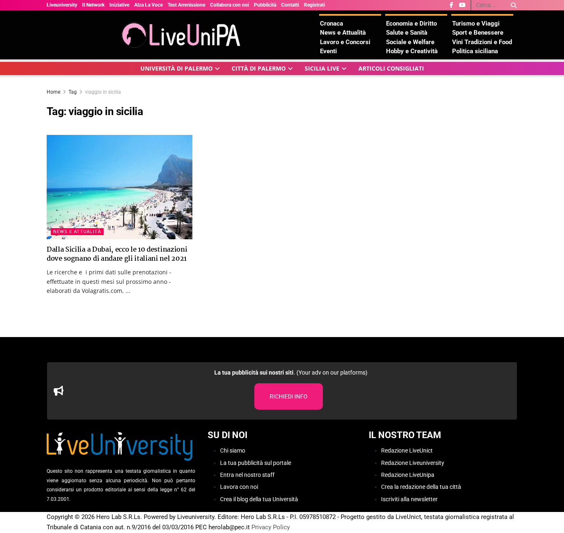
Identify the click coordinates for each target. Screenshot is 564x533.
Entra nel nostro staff (247, 475)
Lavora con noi (239, 486)
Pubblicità (265, 5)
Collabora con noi (229, 5)
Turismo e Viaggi (476, 23)
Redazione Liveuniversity (412, 463)
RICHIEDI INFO (289, 396)
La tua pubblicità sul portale (255, 463)
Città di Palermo (259, 68)
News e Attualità (343, 32)
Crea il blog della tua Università (259, 499)
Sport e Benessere (477, 32)
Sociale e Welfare (410, 42)
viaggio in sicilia (103, 92)
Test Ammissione (186, 5)
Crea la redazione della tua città (421, 486)
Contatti (290, 5)
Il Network (93, 5)
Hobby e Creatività (412, 51)
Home (53, 92)
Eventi (328, 51)
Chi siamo (232, 450)
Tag (73, 92)
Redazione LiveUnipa (407, 475)
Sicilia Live (322, 68)
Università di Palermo (176, 68)
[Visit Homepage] (183, 35)
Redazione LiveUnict (407, 450)
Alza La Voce (148, 5)
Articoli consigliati (391, 68)
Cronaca (331, 23)
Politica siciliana (475, 51)
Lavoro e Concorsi (345, 42)
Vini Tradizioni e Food (482, 42)
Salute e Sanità (406, 32)
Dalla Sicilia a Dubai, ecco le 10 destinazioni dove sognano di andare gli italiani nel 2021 (117, 254)
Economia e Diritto (411, 23)
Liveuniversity (62, 5)
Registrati (314, 5)
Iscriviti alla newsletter (409, 499)
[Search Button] (512, 5)
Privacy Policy (270, 527)
